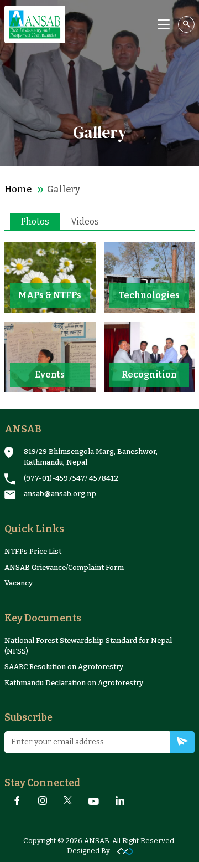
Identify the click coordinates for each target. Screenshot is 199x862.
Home (18, 189)
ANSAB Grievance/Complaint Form (64, 567)
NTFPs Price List (32, 551)
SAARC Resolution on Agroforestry (63, 666)
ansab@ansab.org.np (60, 493)
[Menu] (164, 24)
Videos (85, 221)
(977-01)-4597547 (54, 478)
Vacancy (18, 583)
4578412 (103, 478)
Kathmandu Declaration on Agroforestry (73, 683)
